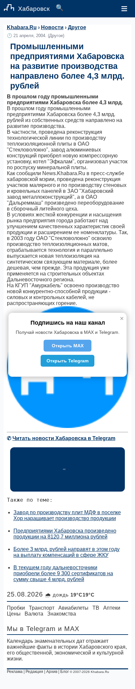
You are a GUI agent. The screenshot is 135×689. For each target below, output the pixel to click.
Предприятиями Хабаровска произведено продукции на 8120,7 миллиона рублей (64, 533)
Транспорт (41, 608)
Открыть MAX (68, 345)
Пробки (16, 608)
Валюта (34, 614)
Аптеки (111, 608)
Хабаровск (33, 8)
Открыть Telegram (67, 360)
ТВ (95, 608)
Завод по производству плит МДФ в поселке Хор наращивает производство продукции (67, 515)
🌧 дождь (70, 595)
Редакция (34, 671)
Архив (51, 671)
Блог (64, 671)
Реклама (15, 671)
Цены (14, 614)
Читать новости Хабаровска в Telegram (63, 438)
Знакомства (61, 614)
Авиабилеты (73, 608)
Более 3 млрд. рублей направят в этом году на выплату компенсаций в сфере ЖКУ (66, 552)
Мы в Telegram (31, 628)
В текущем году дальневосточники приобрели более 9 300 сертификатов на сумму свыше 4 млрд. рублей (63, 573)
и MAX (68, 628)
